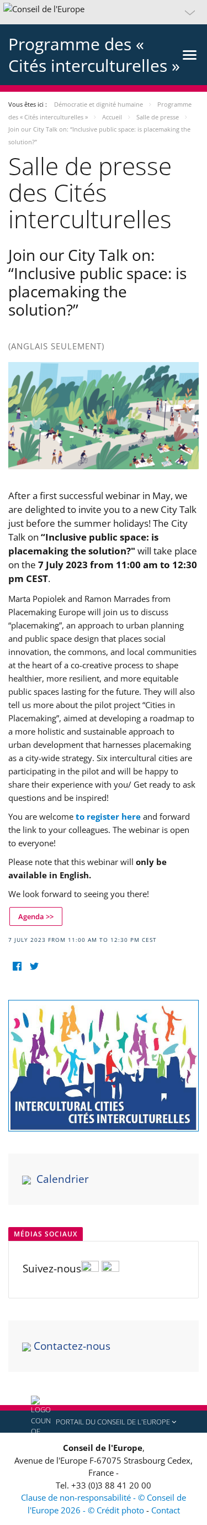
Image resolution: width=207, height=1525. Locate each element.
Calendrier (62, 1179)
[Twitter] (34, 966)
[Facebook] (16, 966)
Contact (165, 1510)
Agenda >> (36, 916)
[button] (103, 12)
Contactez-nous (72, 1346)
